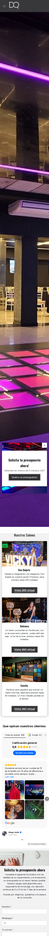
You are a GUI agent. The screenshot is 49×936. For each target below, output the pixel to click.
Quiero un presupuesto (24, 477)
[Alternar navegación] (4, 6)
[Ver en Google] (10, 823)
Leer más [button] (9, 777)
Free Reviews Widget (38, 844)
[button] (2, 799)
